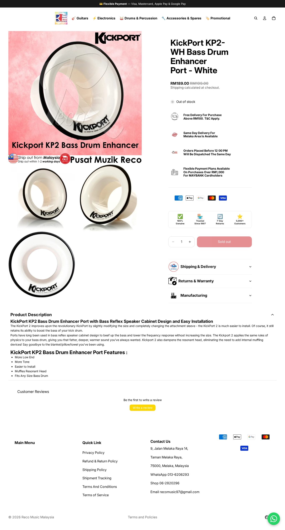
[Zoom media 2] (41, 197)
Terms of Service (95, 495)
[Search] (255, 18)
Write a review (142, 407)
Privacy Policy (93, 453)
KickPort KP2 (24, 321)
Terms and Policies (142, 517)
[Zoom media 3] (108, 197)
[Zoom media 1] (75, 97)
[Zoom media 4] (41, 264)
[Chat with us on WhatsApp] (273, 518)
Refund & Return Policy (100, 461)
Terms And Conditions (99, 487)
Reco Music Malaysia (37, 517)
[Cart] (273, 18)
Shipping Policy (94, 470)
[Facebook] (266, 517)
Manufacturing (193, 295)
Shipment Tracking (96, 478)
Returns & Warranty (196, 281)
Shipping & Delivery (198, 266)
